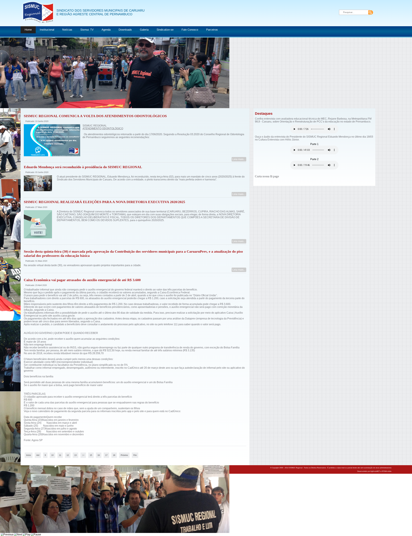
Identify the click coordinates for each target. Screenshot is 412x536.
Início (28, 455)
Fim (135, 455)
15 (91, 455)
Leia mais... (238, 159)
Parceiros (212, 29)
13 (75, 455)
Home (28, 29)
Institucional (47, 29)
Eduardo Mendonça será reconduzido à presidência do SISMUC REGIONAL (83, 167)
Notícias (67, 29)
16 (99, 455)
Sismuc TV (87, 29)
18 (114, 455)
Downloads (125, 29)
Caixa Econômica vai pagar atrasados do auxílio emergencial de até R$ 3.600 (82, 280)
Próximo (124, 455)
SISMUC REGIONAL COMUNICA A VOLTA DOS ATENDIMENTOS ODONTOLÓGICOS (95, 116)
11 (60, 455)
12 (68, 455)
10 (52, 455)
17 (106, 455)
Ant (37, 455)
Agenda (106, 29)
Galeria (144, 29)
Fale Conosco (190, 29)
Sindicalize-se (165, 29)
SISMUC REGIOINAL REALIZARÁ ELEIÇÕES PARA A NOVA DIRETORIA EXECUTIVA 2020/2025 (104, 202)
